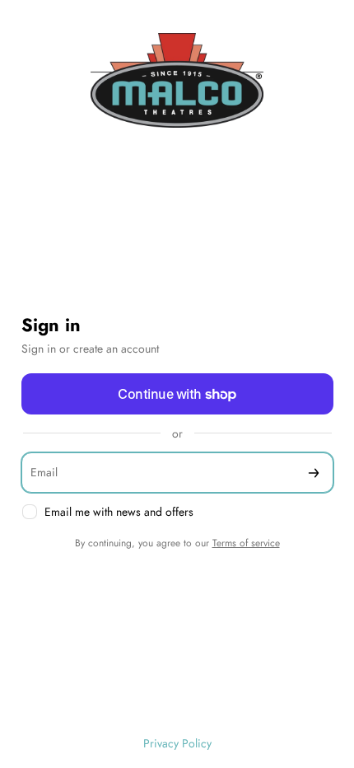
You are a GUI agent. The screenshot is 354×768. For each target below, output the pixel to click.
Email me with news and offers (118, 512)
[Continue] (314, 472)
